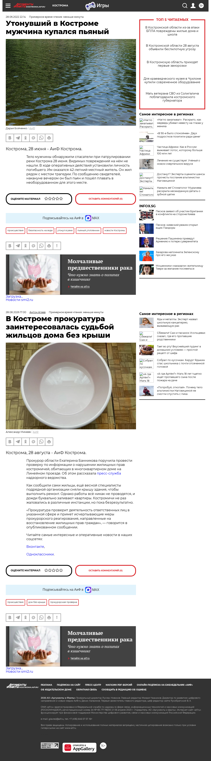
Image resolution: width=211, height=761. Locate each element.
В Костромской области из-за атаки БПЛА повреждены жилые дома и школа (172, 31)
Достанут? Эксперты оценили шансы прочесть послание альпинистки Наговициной (181, 177)
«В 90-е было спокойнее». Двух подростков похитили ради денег (178, 135)
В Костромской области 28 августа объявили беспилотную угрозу (172, 47)
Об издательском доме (56, 689)
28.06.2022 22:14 (16, 16)
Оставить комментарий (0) (106, 199)
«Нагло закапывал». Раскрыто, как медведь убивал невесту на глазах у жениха (180, 123)
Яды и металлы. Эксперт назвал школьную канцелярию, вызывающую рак (177, 322)
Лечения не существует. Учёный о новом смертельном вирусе (178, 162)
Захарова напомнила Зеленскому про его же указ (177, 254)
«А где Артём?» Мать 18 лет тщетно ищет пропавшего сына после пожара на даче (179, 377)
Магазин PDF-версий (119, 685)
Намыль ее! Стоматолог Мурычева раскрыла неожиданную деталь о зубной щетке (179, 191)
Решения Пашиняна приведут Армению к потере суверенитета (177, 240)
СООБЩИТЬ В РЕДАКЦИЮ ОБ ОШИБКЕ (124, 689)
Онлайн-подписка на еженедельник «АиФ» (165, 685)
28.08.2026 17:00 (16, 312)
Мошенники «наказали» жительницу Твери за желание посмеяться (179, 267)
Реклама (46, 685)
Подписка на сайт (68, 685)
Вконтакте (35, 547)
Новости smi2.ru (19, 300)
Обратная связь (86, 689)
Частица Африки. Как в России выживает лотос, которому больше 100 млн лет (179, 150)
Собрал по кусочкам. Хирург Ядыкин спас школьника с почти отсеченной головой (181, 363)
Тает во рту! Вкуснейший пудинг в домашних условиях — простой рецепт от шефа (179, 350)
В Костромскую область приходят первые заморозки (172, 63)
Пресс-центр (93, 685)
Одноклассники (40, 554)
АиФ (32, 128)
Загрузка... (14, 296)
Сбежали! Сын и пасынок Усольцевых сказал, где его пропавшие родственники (181, 336)
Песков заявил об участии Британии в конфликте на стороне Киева (179, 213)
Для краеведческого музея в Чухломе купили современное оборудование (172, 80)
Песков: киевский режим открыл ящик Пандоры (177, 226)
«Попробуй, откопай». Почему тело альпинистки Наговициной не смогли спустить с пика (180, 390)
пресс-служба (108, 473)
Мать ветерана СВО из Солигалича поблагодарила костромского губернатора (172, 97)
